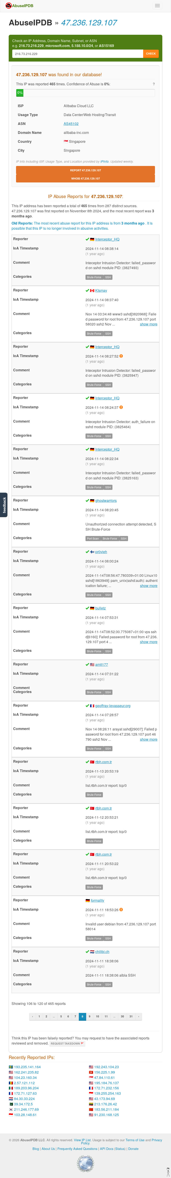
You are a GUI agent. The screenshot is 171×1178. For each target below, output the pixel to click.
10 (97, 1016)
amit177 (101, 664)
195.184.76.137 (106, 1082)
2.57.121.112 (24, 1082)
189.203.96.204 (26, 1087)
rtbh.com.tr (103, 761)
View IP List (82, 1139)
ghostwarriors (106, 500)
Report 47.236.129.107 (85, 170)
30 (122, 1016)
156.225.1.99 (104, 1072)
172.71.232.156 (106, 1087)
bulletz (100, 608)
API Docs (106, 1148)
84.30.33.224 (24, 1098)
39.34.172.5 (23, 1103)
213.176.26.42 (105, 1103)
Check (151, 53)
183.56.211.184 (106, 1109)
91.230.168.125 (106, 1114)
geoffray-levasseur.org (112, 705)
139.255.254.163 (107, 1093)
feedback (4, 505)
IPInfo (104, 161)
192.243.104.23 (106, 1066)
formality (97, 900)
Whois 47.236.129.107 (85, 178)
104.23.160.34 (25, 1077)
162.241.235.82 (26, 1072)
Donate (133, 1148)
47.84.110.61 (104, 1077)
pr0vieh (101, 551)
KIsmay (101, 290)
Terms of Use (135, 1139)
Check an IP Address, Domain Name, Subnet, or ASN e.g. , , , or (63, 43)
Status (119, 1148)
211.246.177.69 (26, 1109)
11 (106, 1016)
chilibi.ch (102, 951)
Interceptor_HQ (107, 239)
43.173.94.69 (104, 1098)
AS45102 (71, 123)
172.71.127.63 (25, 1093)
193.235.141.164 (27, 1066)
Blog (36, 1148)
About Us (48, 1148)
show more (148, 324)
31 (131, 1016)
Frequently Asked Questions (77, 1148)
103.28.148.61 (25, 1114)
